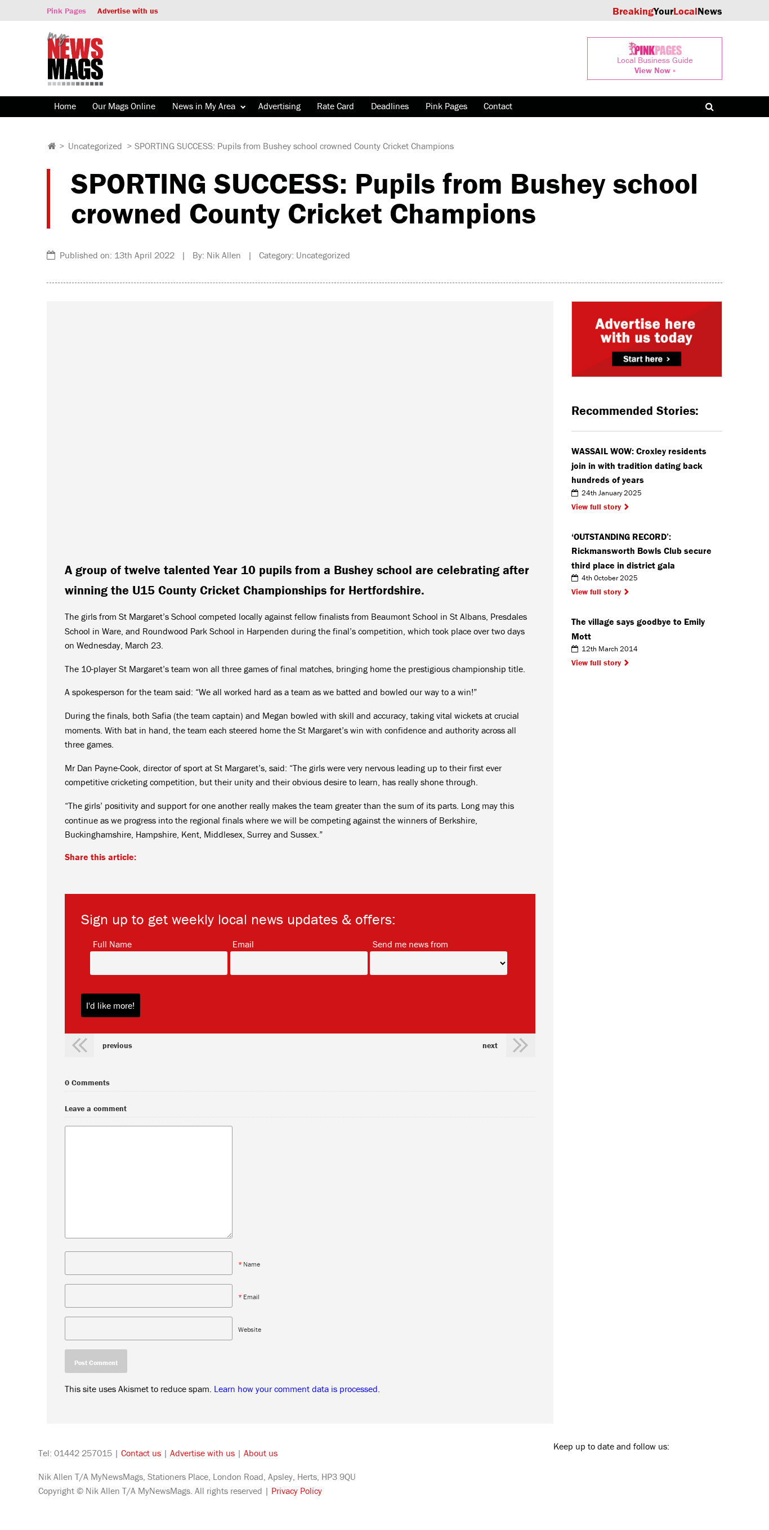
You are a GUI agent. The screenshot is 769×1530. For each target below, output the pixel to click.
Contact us (141, 1453)
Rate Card (335, 105)
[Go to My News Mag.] (52, 145)
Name (251, 1264)
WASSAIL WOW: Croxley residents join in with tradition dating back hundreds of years (639, 465)
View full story (596, 507)
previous (117, 1045)
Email (243, 943)
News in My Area (203, 105)
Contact (498, 105)
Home (65, 105)
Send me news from (410, 943)
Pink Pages (66, 11)
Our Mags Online (123, 105)
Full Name (112, 943)
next (490, 1045)
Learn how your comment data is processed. (297, 1388)
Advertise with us (127, 11)
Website (249, 1329)
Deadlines (390, 105)
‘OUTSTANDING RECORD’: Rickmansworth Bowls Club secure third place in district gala (641, 551)
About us (261, 1453)
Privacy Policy (296, 1490)
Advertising (279, 105)
